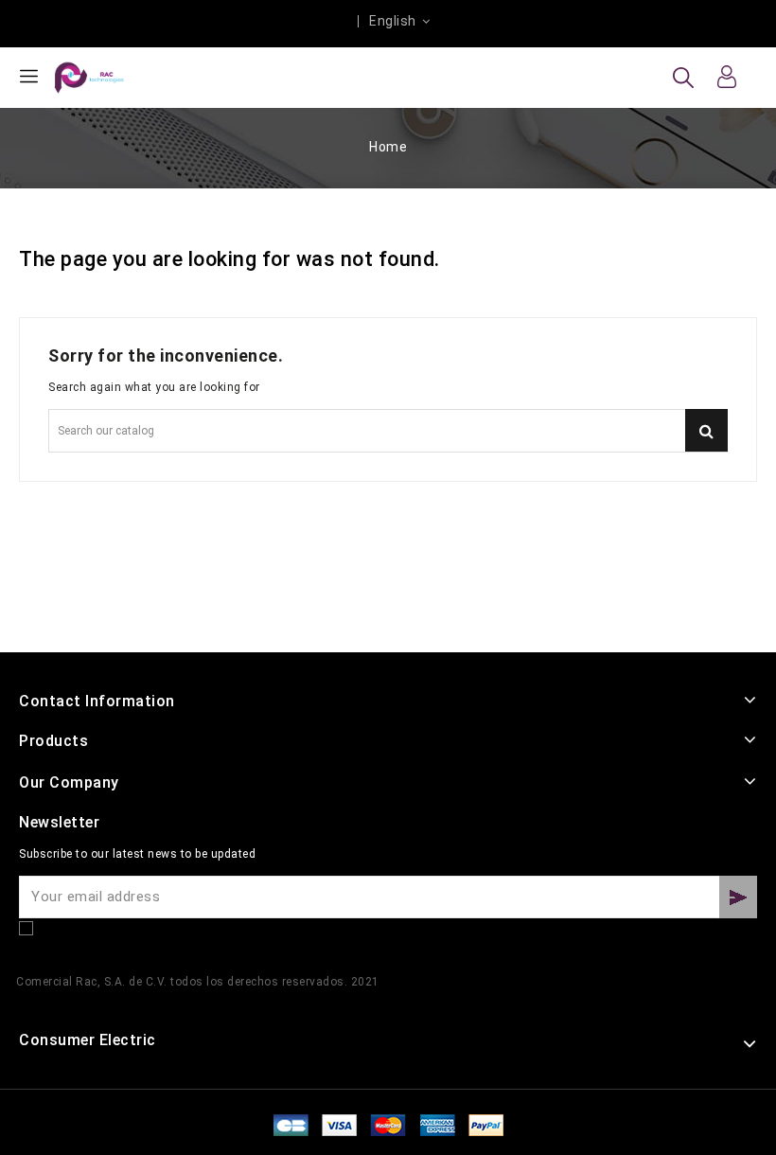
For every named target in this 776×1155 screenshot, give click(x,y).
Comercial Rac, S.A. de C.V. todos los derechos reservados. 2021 (197, 981)
